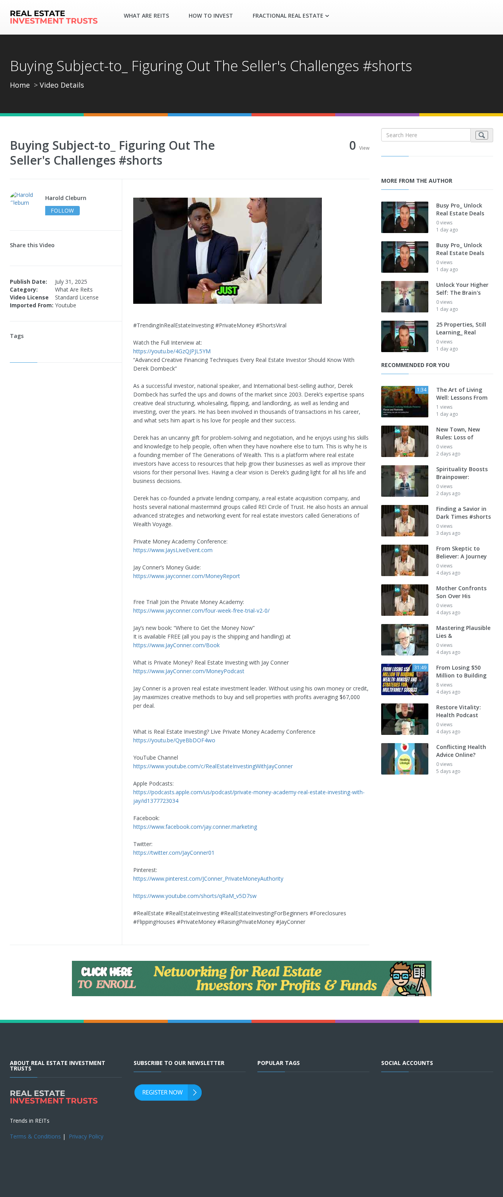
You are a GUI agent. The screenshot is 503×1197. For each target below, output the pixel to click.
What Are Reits (146, 15)
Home (20, 85)
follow (62, 210)
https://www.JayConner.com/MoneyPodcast (188, 671)
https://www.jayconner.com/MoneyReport (186, 576)
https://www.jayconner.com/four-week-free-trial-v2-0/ (201, 610)
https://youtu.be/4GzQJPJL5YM (172, 351)
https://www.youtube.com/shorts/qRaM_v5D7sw (195, 896)
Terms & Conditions (35, 1136)
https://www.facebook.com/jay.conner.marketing (195, 826)
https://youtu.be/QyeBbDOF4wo (174, 740)
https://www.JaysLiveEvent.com (173, 550)
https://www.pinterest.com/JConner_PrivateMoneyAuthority (208, 878)
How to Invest (211, 15)
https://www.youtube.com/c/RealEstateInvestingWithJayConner (213, 766)
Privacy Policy (86, 1136)
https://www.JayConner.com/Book (176, 645)
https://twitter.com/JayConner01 (174, 852)
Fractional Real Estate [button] (288, 15)
